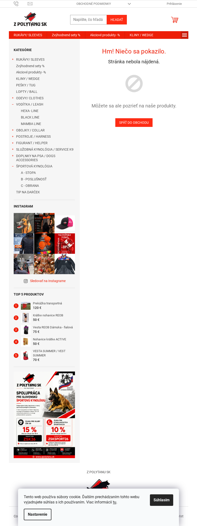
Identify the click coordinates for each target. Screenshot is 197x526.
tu (114, 502)
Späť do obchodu (134, 122)
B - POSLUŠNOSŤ (34, 179)
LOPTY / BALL (26, 92)
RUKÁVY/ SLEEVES (30, 59)
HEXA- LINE (29, 111)
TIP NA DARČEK (28, 192)
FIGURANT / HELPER (32, 143)
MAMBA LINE (31, 124)
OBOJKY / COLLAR (30, 130)
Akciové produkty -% (31, 72)
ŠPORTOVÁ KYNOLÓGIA (34, 166)
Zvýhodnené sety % (30, 66)
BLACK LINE (30, 117)
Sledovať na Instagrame (48, 281)
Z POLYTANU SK (99, 472)
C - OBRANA (30, 186)
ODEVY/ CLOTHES (29, 98)
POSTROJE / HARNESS (33, 136)
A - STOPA (28, 173)
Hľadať (117, 20)
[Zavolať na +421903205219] (21, 3)
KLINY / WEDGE (28, 79)
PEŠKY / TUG (26, 85)
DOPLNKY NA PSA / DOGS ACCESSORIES (35, 158)
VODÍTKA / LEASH (29, 104)
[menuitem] (28, 35)
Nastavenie (37, 514)
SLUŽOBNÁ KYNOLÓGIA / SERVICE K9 (45, 149)
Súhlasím (162, 500)
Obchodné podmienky (93, 4)
